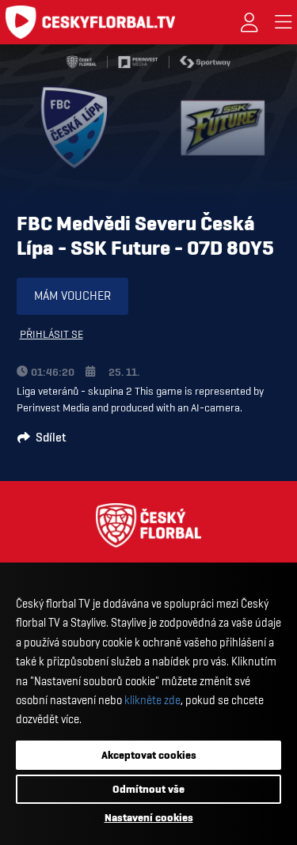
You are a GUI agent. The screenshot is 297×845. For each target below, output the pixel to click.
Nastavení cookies (149, 817)
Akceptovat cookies (148, 755)
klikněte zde (152, 700)
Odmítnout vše (148, 789)
